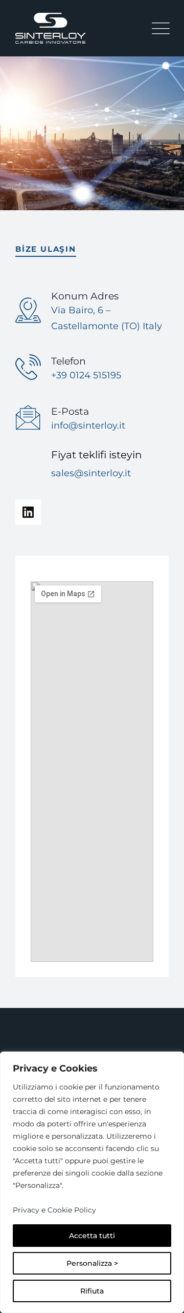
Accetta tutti (92, 1235)
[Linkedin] (28, 512)
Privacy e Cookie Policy (54, 1210)
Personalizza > (92, 1263)
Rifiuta (92, 1291)
